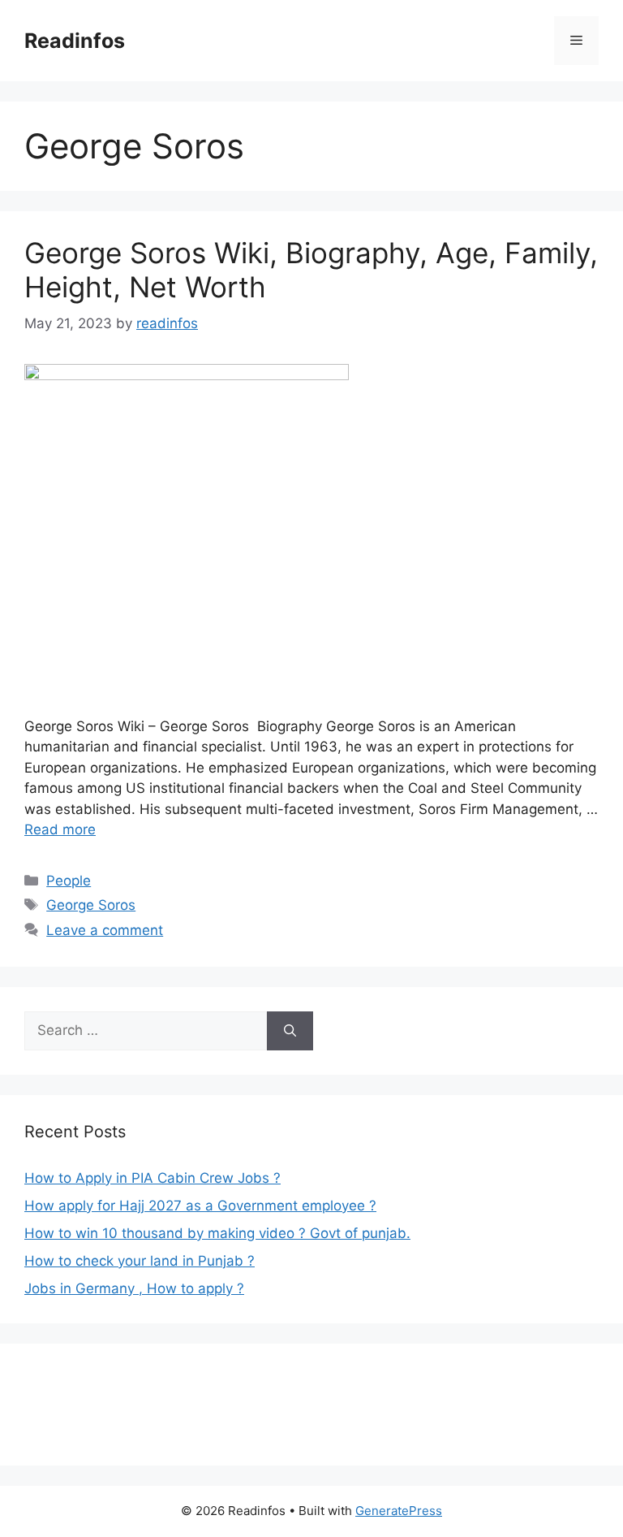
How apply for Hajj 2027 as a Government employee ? (200, 1205)
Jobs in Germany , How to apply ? (134, 1288)
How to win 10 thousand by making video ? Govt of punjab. (217, 1233)
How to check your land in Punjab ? (139, 1261)
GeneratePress (398, 1510)
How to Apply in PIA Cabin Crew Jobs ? (152, 1178)
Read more (60, 829)
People (68, 880)
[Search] (290, 1030)
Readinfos (74, 40)
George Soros (90, 905)
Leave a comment (104, 930)
